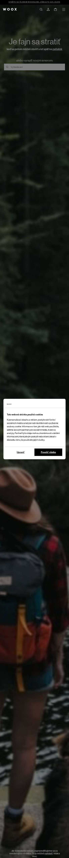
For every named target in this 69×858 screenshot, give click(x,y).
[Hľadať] (41, 9)
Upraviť (20, 452)
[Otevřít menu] (63, 9)
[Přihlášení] (48, 9)
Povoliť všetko (48, 452)
